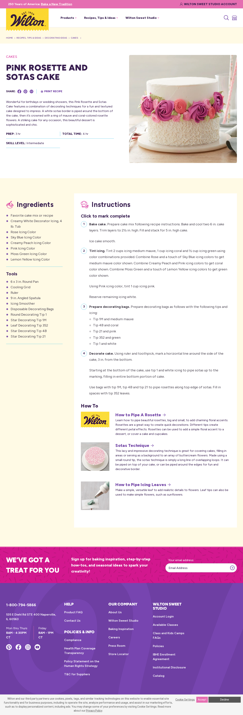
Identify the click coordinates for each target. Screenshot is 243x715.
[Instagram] (28, 647)
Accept (202, 699)
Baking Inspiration (121, 629)
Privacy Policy (94, 710)
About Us (115, 612)
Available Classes (165, 625)
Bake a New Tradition (56, 4)
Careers (114, 637)
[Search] (226, 17)
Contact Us (72, 620)
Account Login (163, 616)
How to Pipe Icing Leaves (140, 485)
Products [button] (67, 18)
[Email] (31, 91)
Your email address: (181, 560)
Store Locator (118, 654)
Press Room (116, 645)
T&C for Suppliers (77, 674)
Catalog (158, 676)
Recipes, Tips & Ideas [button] (99, 18)
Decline (224, 699)
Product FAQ (73, 612)
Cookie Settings (185, 699)
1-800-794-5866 (21, 605)
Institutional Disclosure (169, 667)
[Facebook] (19, 91)
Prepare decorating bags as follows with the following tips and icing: (158, 325)
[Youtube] (37, 647)
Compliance (72, 640)
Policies (158, 646)
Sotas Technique (132, 445)
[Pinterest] (25, 91)
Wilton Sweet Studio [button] (141, 18)
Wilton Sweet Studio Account (210, 4)
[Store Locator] (234, 17)
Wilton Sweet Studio (123, 620)
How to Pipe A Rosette (138, 415)
